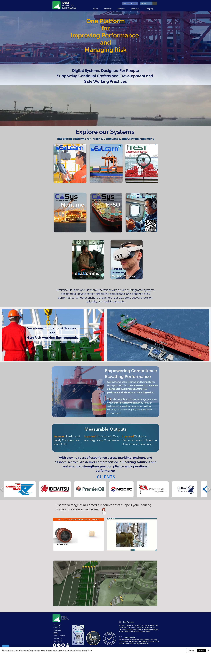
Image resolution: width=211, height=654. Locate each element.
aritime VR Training (125, 276)
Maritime (72, 204)
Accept (201, 650)
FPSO (113, 204)
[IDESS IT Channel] (63, 645)
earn (150, 196)
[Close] (208, 650)
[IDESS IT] (54, 645)
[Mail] (67, 645)
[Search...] (154, 3)
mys (131, 196)
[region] (69, 163)
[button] (109, 8)
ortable (117, 268)
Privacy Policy (87, 650)
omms (92, 273)
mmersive (118, 272)
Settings (191, 650)
